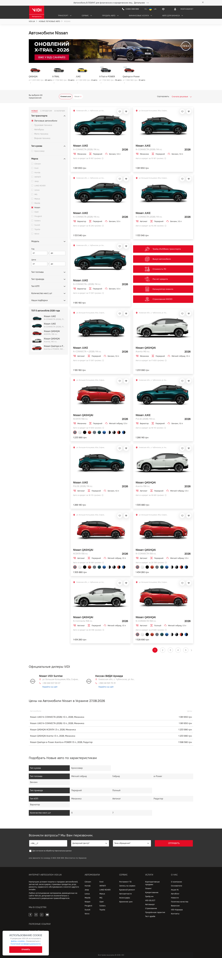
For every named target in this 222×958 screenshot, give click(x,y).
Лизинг (148, 888)
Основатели (176, 886)
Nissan (37, 207)
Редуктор (158, 799)
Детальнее (139, 3)
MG (35, 194)
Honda (37, 172)
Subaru (37, 221)
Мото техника (41, 134)
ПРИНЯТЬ (25, 949)
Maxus (37, 199)
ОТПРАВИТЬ (174, 843)
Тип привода (37, 279)
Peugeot (38, 216)
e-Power (158, 776)
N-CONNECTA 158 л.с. (146, 554)
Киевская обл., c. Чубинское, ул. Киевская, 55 (117, 679)
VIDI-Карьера (177, 910)
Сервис (85, 16)
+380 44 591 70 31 (107, 683)
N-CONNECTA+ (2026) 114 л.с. (87, 284)
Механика (76, 799)
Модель (35, 241)
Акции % (175, 890)
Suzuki (37, 225)
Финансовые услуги (139, 16)
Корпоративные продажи (152, 883)
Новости (175, 898)
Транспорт (63, 16)
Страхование (151, 908)
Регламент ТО (125, 882)
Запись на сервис (127, 886)
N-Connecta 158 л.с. (82, 621)
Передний (76, 790)
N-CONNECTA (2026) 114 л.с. (86, 149)
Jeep (36, 181)
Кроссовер (39, 151)
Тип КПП (35, 286)
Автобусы (39, 129)
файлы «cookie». (18, 941)
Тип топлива (37, 272)
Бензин (34, 782)
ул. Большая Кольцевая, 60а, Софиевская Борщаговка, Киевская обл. (61, 679)
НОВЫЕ (34, 111)
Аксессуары (124, 898)
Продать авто (109, 16)
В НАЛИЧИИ (59, 111)
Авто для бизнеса (171, 16)
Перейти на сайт (50, 687)
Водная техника (42, 138)
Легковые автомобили (45, 121)
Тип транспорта (39, 116)
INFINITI (37, 177)
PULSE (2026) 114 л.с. (145, 419)
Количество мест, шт (41, 293)
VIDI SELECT (150, 900)
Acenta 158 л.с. (143, 486)
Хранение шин (126, 902)
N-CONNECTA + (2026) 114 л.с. (87, 351)
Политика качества (179, 902)
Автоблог (175, 894)
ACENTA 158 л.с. (80, 419)
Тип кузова (36, 146)
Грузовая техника (43, 125)
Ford (36, 168)
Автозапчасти (125, 894)
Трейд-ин (149, 896)
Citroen (37, 164)
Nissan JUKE (80, 145)
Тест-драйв (150, 916)
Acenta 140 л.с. (143, 351)
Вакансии (175, 906)
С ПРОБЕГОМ (46, 111)
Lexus (36, 190)
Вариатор (35, 804)
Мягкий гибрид (79, 776)
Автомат (116, 799)
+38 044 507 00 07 (51, 683)
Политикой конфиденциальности (26, 944)
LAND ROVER (39, 186)
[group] (40, 75)
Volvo (36, 234)
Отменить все (65, 96)
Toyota (37, 229)
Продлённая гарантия (155, 912)
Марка (34, 159)
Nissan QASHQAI (146, 347)
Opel (36, 212)
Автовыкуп (150, 904)
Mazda (37, 203)
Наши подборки (39, 300)
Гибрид (116, 776)
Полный (116, 790)
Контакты (175, 914)
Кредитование (151, 892)
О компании (176, 882)
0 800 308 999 (57, 858)
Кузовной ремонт (127, 890)
